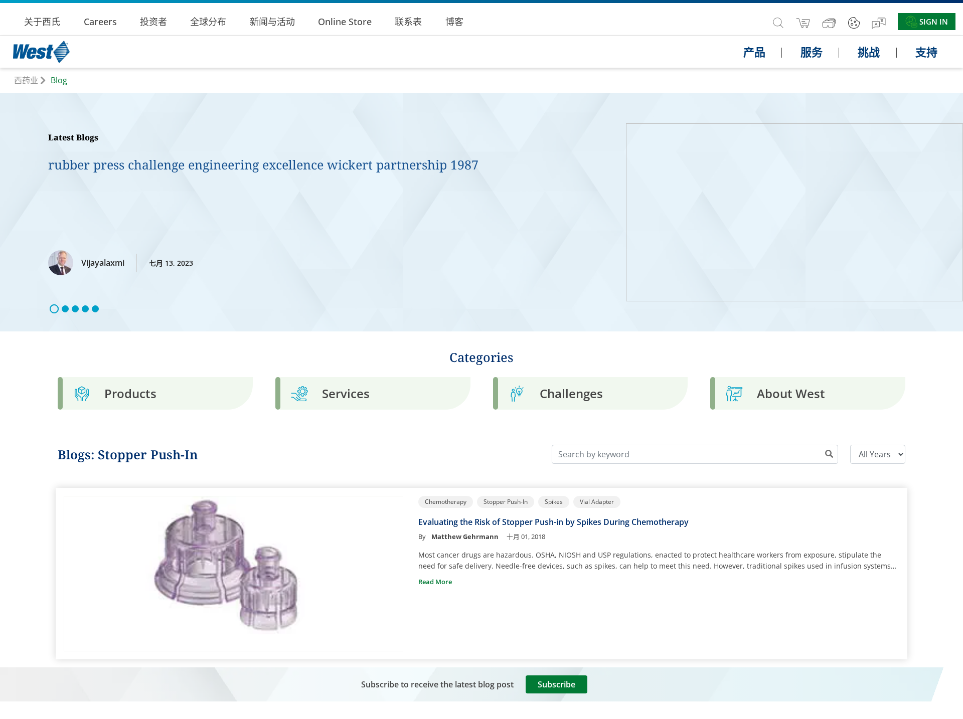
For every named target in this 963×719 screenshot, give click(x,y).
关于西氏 (42, 22)
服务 (811, 52)
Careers (100, 22)
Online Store (345, 22)
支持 (926, 52)
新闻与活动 (272, 22)
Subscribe (556, 684)
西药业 (26, 80)
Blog (59, 80)
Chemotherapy (445, 501)
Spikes (554, 501)
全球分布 (208, 22)
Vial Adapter (597, 501)
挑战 (869, 52)
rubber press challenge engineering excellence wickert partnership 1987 (263, 164)
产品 (754, 52)
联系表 (408, 22)
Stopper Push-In (506, 501)
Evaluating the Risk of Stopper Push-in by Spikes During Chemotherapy (553, 521)
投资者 (153, 22)
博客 (454, 22)
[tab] (155, 393)
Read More (435, 581)
